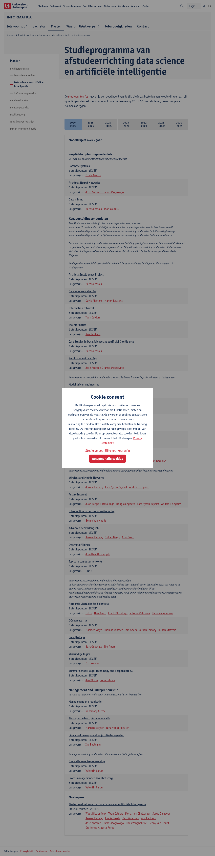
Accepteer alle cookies (107, 459)
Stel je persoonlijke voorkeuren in (107, 451)
